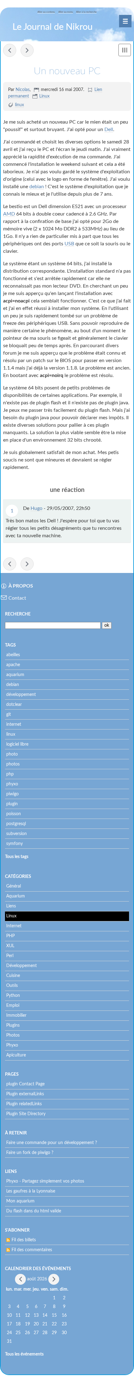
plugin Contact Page (25, 1084)
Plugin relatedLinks (24, 1104)
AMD (9, 213)
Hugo (36, 508)
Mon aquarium (20, 1201)
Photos (13, 1035)
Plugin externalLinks (25, 1094)
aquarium (15, 675)
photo (12, 754)
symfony (14, 844)
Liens (11, 906)
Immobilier (16, 1015)
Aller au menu (65, 12)
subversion (16, 834)
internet (13, 724)
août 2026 (37, 1279)
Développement (21, 966)
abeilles (13, 655)
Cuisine (13, 976)
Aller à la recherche (86, 12)
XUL (10, 946)
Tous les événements (24, 1354)
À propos (20, 586)
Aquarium (15, 896)
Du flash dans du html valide (33, 1211)
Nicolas (23, 90)
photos (13, 764)
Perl (9, 956)
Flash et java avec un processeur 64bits (27, 50)
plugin (12, 804)
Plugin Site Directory (25, 1114)
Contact (17, 598)
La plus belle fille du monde (9, 50)
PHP (10, 936)
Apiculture (16, 1055)
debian (36, 186)
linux (19, 105)
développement (21, 695)
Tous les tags (16, 857)
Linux (44, 96)
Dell (108, 129)
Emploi (12, 1005)
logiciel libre (17, 744)
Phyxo (12, 1045)
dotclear (14, 704)
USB (69, 243)
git (8, 714)
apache (13, 665)
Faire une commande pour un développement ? (51, 1143)
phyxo (12, 784)
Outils (12, 985)
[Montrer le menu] (124, 50)
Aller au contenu (46, 12)
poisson (13, 814)
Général (13, 886)
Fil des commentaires (32, 1250)
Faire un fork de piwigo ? (29, 1153)
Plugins (13, 1025)
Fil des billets (24, 1240)
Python (13, 995)
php (10, 774)
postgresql (16, 824)
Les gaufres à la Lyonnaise (30, 1191)
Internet (14, 926)
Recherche (18, 614)
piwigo (12, 794)
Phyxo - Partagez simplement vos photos (45, 1181)
